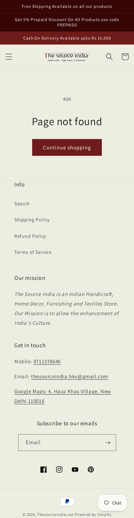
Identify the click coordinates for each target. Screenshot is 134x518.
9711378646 (47, 361)
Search (22, 203)
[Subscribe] (108, 442)
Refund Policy (30, 236)
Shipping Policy (32, 219)
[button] (9, 57)
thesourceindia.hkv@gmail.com (69, 376)
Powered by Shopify (93, 514)
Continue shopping (67, 147)
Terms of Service (33, 252)
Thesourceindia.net (55, 514)
